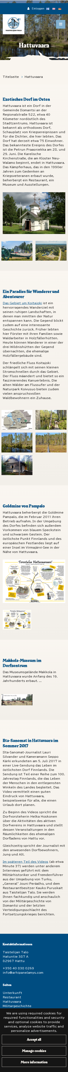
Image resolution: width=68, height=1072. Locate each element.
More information (34, 1062)
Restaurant (12, 997)
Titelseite (11, 76)
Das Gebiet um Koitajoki (22, 303)
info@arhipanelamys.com (23, 972)
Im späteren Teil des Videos (25, 861)
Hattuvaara (33, 76)
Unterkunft (12, 992)
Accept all (34, 1039)
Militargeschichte (17, 1006)
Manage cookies (34, 1051)
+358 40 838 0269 (18, 968)
